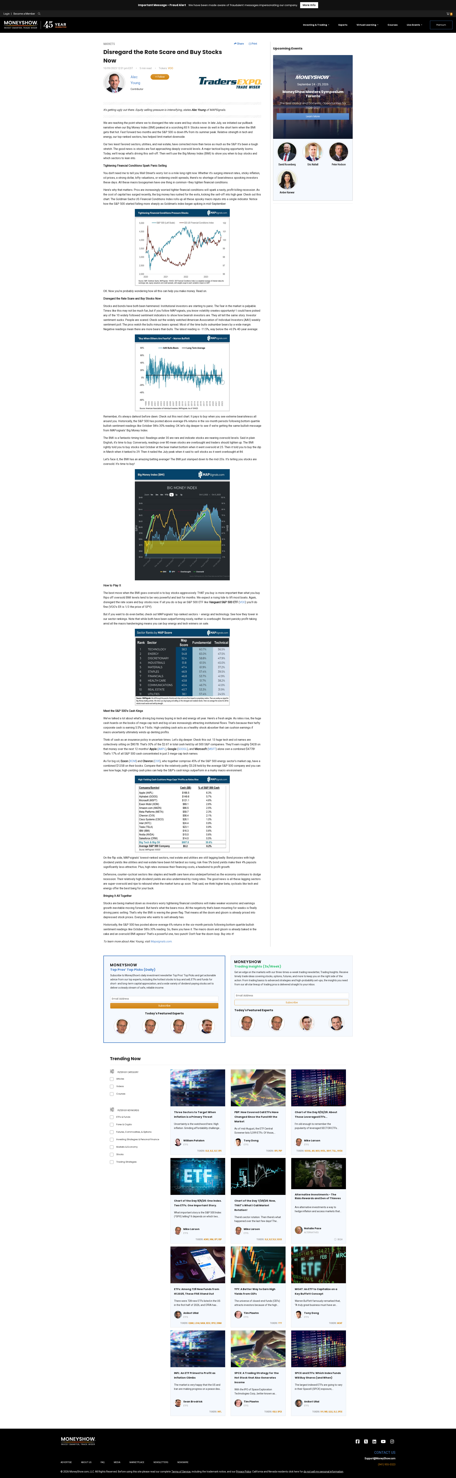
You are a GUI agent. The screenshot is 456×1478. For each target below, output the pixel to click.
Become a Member (24, 13)
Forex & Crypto (124, 1124)
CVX (157, 761)
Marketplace (136, 1462)
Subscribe (164, 1005)
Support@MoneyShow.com (380, 1458)
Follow (161, 76)
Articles (120, 1078)
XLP (270, 1239)
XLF (215, 1151)
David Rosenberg (287, 164)
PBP (280, 1151)
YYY (280, 1323)
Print (254, 43)
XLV (274, 1239)
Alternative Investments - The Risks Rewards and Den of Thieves (318, 1196)
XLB (207, 1151)
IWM (211, 1239)
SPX (220, 1151)
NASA (202, 1323)
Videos (120, 1086)
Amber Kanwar (287, 192)
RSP (220, 1239)
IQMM (191, 1323)
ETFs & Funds (123, 1116)
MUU (318, 1151)
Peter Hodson (339, 164)
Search (77, 14)
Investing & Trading (315, 24)
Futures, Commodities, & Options (134, 1131)
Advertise (66, 1462)
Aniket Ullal (190, 1313)
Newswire (182, 1462)
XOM (133, 761)
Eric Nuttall (313, 164)
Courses (393, 24)
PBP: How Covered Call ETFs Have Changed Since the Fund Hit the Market (256, 1116)
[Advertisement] (313, 231)
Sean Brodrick (193, 1401)
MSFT (212, 749)
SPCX (213, 1323)
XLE (211, 1151)
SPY (215, 1239)
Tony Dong (251, 1140)
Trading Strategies (126, 1161)
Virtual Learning (367, 24)
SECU (208, 1323)
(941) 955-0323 (386, 1464)
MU (313, 1151)
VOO (170, 68)
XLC (335, 1411)
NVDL (323, 1151)
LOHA (197, 1323)
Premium (441, 24)
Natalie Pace (312, 1228)
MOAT (339, 1323)
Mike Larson (312, 1140)
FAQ (103, 1462)
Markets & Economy (127, 1146)
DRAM (219, 1323)
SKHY (329, 1151)
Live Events (414, 24)
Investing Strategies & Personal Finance (137, 1139)
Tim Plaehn (251, 1313)
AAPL (161, 749)
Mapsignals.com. (161, 941)
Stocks (120, 1154)
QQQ (330, 1411)
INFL (219, 1411)
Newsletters (161, 1462)
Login (7, 13)
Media (117, 1462)
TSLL (334, 1151)
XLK (266, 1239)
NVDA (339, 1151)
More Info (309, 5)
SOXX (279, 1239)
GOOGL (182, 749)
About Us (86, 1462)
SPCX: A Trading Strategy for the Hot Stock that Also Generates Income (256, 1377)
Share (240, 43)
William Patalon (193, 1140)
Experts (342, 24)
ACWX (206, 1239)
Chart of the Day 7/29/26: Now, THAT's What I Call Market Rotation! (255, 1205)
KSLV (275, 1411)
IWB (326, 1411)
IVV (321, 1411)
